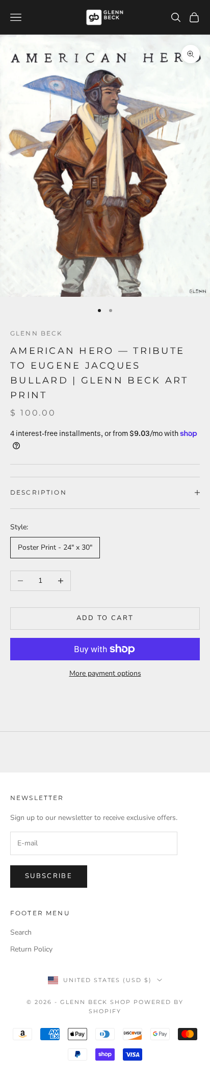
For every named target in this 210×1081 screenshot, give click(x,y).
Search (21, 932)
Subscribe (48, 876)
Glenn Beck (36, 333)
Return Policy (31, 949)
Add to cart (105, 618)
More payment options (105, 673)
